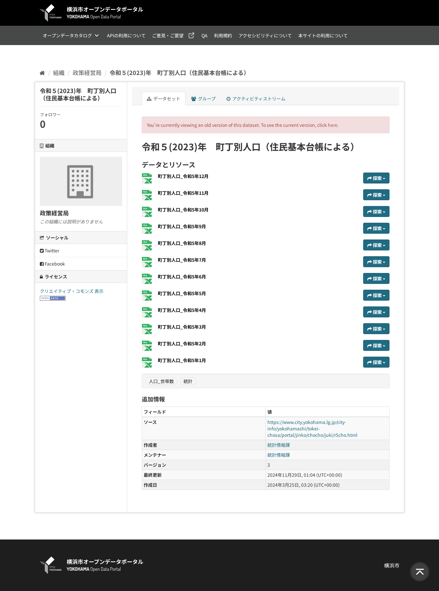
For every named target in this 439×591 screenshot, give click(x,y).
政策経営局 (87, 72)
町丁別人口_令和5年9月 (182, 226)
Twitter (51, 250)
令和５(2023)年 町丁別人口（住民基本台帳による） (179, 72)
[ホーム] (42, 72)
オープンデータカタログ (67, 35)
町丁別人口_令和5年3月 (182, 327)
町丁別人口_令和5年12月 (183, 176)
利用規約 (223, 35)
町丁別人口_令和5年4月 (182, 310)
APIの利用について (126, 35)
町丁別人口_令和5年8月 (182, 243)
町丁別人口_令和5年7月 (182, 260)
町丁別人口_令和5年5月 (182, 293)
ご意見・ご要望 (168, 35)
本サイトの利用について (323, 35)
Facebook (54, 263)
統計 (188, 381)
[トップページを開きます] (92, 13)
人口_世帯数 (161, 381)
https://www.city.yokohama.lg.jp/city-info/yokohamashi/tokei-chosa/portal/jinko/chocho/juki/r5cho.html (312, 428)
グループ (206, 98)
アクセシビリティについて (265, 35)
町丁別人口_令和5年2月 (182, 343)
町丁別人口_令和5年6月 (182, 276)
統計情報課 (278, 445)
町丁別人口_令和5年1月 (182, 360)
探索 (377, 178)
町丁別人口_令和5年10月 (183, 209)
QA (205, 35)
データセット (166, 98)
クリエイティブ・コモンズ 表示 (71, 291)
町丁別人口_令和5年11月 (183, 193)
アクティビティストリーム (258, 98)
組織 (59, 72)
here (332, 125)
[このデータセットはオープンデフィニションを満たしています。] (53, 297)
